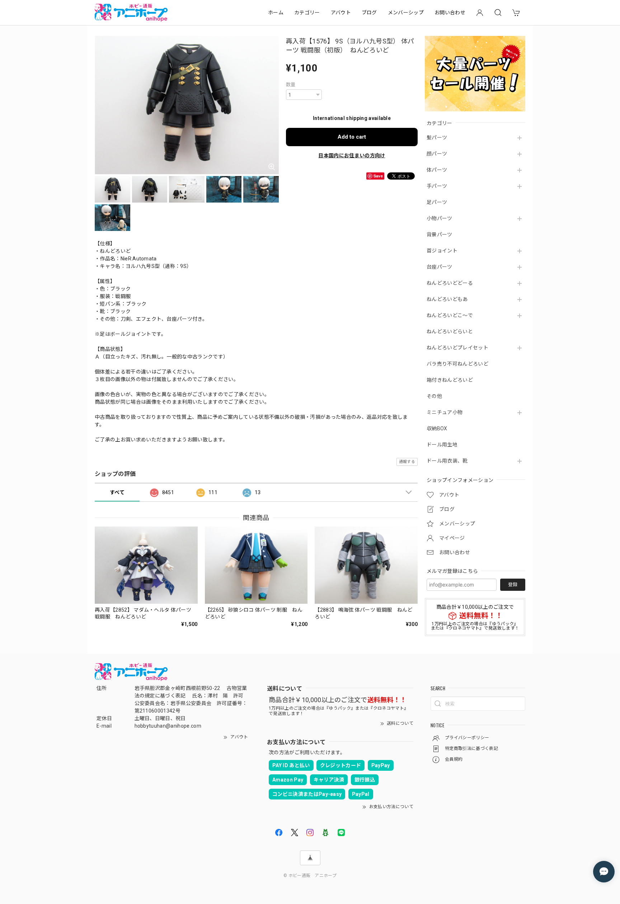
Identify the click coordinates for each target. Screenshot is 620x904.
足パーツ (437, 202)
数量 (291, 84)
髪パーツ (437, 137)
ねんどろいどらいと (450, 331)
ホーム (275, 12)
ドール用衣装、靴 (447, 461)
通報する (407, 461)
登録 (512, 584)
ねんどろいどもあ (447, 299)
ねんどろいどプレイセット (457, 348)
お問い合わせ (450, 12)
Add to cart (352, 137)
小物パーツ (439, 218)
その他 (434, 396)
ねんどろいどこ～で (450, 315)
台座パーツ (439, 267)
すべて (117, 492)
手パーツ (437, 186)
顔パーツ (437, 154)
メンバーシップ (406, 12)
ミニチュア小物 (444, 412)
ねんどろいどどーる (450, 283)
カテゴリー (307, 12)
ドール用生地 (442, 445)
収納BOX (437, 428)
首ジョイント (442, 251)
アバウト (341, 12)
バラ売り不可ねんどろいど (457, 364)
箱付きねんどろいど (450, 380)
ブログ (369, 12)
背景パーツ (439, 234)
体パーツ (437, 170)
